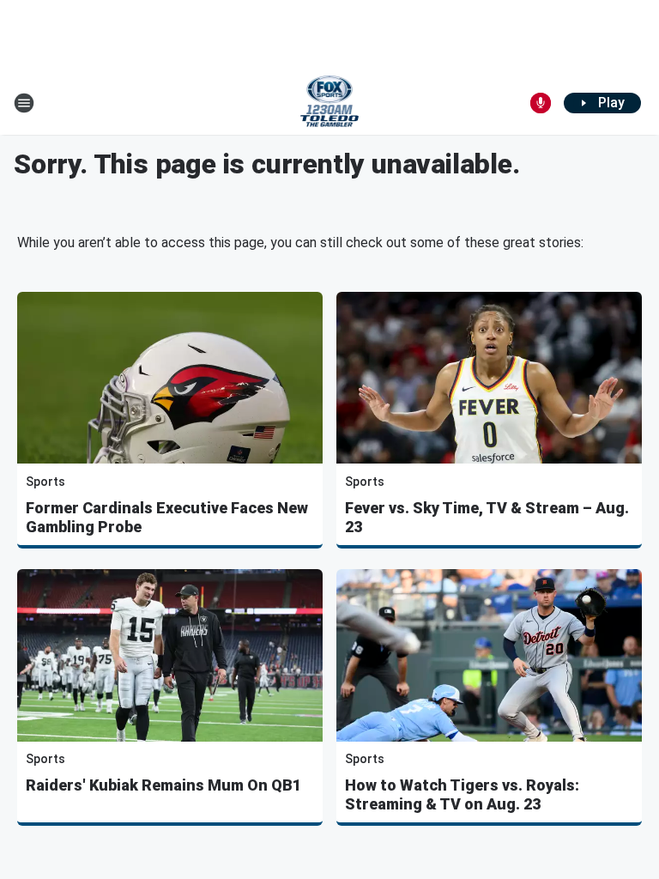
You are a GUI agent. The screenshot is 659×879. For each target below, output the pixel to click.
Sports (45, 481)
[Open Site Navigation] (24, 103)
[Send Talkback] (540, 103)
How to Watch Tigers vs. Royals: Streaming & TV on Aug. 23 (462, 794)
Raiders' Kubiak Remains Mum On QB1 (163, 785)
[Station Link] (330, 103)
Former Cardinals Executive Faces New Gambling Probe (167, 517)
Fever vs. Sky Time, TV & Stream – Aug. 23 (487, 517)
